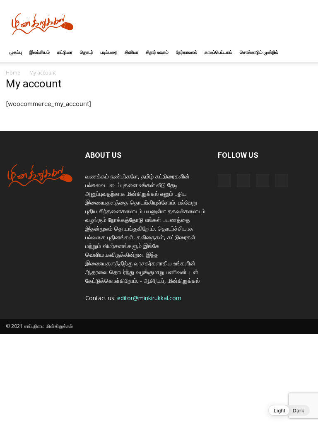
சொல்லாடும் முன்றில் (259, 52)
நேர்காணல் (186, 52)
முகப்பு (16, 52)
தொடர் (86, 52)
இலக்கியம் (39, 52)
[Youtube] (281, 180)
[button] (302, 52)
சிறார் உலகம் (157, 52)
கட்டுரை (64, 52)
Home (13, 72)
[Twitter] (262, 180)
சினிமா (131, 52)
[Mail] (243, 180)
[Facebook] (224, 180)
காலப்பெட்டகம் (218, 52)
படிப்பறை (109, 52)
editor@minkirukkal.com (149, 298)
